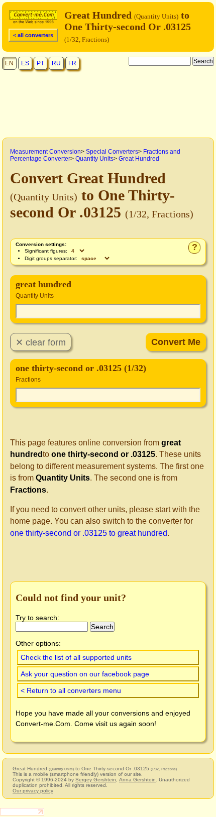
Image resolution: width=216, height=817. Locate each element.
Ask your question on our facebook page (85, 674)
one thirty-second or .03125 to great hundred (88, 533)
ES (25, 63)
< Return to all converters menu (71, 690)
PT (40, 63)
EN (9, 63)
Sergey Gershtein (95, 779)
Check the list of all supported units (76, 657)
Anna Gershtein (137, 779)
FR (72, 63)
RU (56, 63)
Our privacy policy (33, 790)
